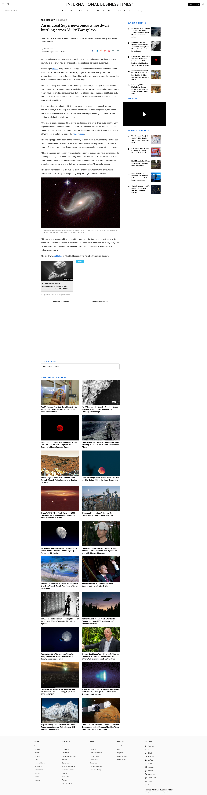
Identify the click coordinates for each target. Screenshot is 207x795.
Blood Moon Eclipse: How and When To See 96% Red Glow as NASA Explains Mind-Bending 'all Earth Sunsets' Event (59, 444)
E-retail (64, 746)
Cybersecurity (66, 763)
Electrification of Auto (68, 756)
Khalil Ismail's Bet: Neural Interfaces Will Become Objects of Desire (140, 163)
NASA (55, 69)
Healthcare (65, 753)
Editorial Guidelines (100, 301)
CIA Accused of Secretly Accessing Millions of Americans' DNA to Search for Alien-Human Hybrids (60, 621)
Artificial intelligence (68, 766)
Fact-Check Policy (95, 770)
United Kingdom (122, 756)
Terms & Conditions (96, 753)
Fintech (64, 780)
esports (64, 773)
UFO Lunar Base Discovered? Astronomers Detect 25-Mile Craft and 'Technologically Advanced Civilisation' (59, 550)
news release (78, 134)
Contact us (93, 749)
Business (90, 11)
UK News (72, 11)
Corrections (93, 763)
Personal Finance (108, 11)
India (118, 749)
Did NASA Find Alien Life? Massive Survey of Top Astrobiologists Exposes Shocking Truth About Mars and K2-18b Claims (100, 727)
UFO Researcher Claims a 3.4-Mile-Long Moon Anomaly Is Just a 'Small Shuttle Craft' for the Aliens (100, 444)
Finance (64, 759)
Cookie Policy (94, 759)
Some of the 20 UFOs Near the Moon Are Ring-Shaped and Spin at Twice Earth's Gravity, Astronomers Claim (57, 656)
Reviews (149, 11)
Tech (119, 11)
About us (92, 746)
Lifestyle (140, 11)
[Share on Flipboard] (105, 51)
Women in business (68, 770)
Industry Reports (67, 783)
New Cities (65, 776)
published (58, 256)
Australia (120, 746)
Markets (81, 11)
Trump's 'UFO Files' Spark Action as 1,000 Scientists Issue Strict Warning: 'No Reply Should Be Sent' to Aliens (58, 515)
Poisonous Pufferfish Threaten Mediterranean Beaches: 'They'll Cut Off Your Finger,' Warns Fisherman (59, 586)
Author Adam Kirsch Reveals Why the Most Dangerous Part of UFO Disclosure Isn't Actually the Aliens (99, 621)
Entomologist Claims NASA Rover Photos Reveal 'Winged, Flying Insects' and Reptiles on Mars (59, 480)
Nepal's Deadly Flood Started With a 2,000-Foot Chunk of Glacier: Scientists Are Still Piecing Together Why (58, 727)
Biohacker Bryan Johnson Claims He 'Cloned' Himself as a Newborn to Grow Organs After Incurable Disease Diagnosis (100, 550)
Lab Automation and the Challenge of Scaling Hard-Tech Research (140, 151)
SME (98, 11)
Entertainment (129, 11)
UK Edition (199, 11)
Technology (38, 766)
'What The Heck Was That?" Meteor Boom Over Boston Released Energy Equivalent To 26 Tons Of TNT (59, 692)
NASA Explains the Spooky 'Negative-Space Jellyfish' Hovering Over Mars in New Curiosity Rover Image (100, 409)
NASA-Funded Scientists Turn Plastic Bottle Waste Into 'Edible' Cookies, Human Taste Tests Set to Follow (59, 409)
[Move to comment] (118, 51)
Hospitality (65, 749)
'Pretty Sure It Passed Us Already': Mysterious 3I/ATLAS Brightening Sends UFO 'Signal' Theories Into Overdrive (100, 692)
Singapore (120, 753)
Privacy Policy (94, 756)
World (64, 11)
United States (121, 759)
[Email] (113, 51)
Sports (36, 776)
